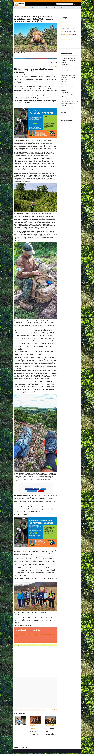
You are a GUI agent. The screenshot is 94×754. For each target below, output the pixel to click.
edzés (16, 709)
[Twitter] (54, 63)
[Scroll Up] (91, 750)
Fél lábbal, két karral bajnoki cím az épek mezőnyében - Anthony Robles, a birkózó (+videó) (69, 70)
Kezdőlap (30, 4)
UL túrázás (17, 638)
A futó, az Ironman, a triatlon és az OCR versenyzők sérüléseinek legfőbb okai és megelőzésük (50, 731)
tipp (38, 709)
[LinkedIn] (56, 63)
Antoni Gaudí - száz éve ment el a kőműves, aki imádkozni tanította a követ (68, 87)
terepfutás (22, 709)
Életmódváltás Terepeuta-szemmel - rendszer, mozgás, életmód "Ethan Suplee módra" (69, 95)
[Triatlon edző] (35, 123)
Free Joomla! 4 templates (45, 750)
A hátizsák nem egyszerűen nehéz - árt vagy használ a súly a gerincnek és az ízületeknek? (69, 61)
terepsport (33, 709)
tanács (43, 709)
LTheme (56, 750)
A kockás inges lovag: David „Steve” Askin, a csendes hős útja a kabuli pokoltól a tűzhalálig (68, 78)
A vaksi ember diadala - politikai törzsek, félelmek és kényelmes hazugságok (69, 103)
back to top (54, 709)
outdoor (27, 709)
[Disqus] (35, 662)
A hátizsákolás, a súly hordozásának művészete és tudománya (68, 110)
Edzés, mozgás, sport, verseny (24, 56)
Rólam (47, 4)
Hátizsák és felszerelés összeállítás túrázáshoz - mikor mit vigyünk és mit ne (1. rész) (33, 632)
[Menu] (79, 4)
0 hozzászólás (54, 66)
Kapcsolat (52, 4)
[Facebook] (51, 63)
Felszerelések (18, 640)
